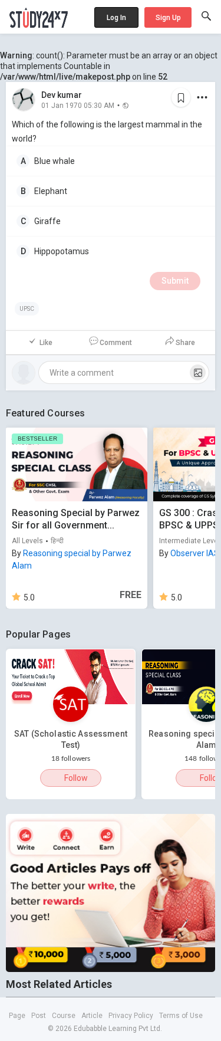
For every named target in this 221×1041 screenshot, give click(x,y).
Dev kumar (61, 95)
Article (92, 1016)
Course (63, 1016)
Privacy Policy (130, 1016)
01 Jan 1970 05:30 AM (77, 105)
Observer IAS (194, 553)
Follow (76, 778)
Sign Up (168, 18)
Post (38, 1016)
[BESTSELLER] (76, 464)
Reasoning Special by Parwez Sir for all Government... (76, 519)
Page (17, 1016)
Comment (116, 343)
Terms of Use (181, 1016)
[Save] (180, 97)
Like (45, 343)
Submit (175, 280)
